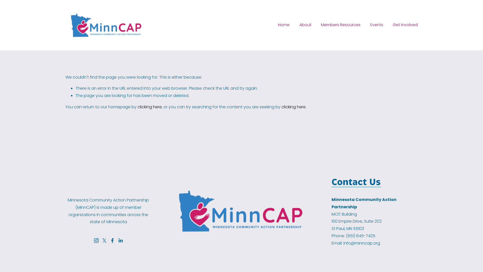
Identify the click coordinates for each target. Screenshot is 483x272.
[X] (104, 240)
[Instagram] (96, 240)
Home (284, 25)
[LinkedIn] (120, 240)
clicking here (150, 107)
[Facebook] (112, 240)
